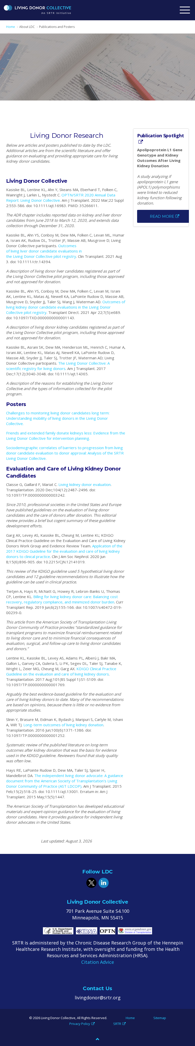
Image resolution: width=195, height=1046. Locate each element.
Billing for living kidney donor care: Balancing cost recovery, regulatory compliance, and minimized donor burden (62, 599)
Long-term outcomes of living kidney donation (63, 724)
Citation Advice (97, 962)
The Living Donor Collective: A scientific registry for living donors (58, 366)
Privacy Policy (79, 1023)
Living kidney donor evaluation (84, 484)
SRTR (117, 1023)
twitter (91, 883)
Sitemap (159, 1018)
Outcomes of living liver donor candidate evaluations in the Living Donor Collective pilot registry (44, 251)
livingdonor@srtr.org (98, 997)
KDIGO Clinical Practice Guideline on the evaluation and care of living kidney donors (61, 671)
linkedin (104, 883)
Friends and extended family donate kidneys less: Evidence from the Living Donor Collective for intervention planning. (65, 435)
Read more (162, 216)
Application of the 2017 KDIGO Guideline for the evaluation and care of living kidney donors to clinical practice (64, 551)
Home (130, 1018)
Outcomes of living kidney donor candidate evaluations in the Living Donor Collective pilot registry (65, 307)
